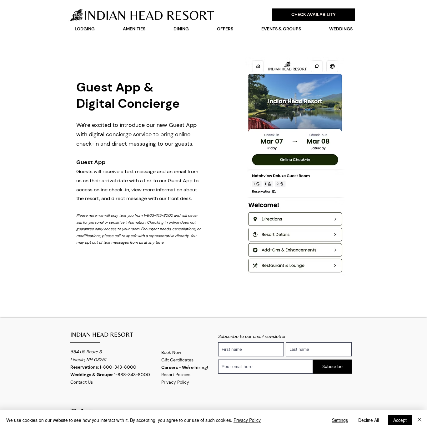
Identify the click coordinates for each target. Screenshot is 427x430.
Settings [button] (340, 420)
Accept (400, 420)
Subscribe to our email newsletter (252, 336)
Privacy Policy (175, 382)
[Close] (419, 420)
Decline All (368, 420)
